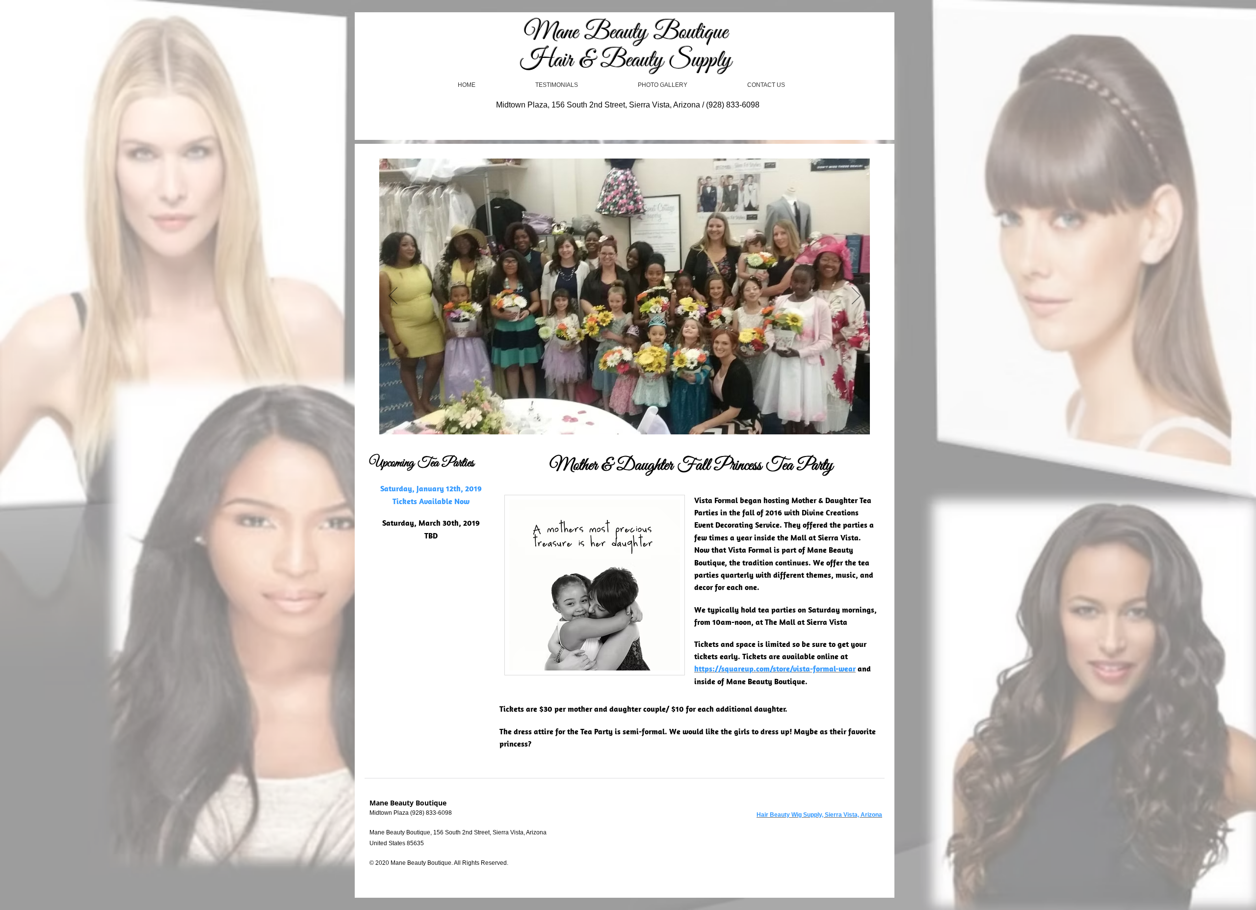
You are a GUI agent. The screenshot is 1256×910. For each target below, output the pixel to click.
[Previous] (393, 296)
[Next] (856, 296)
